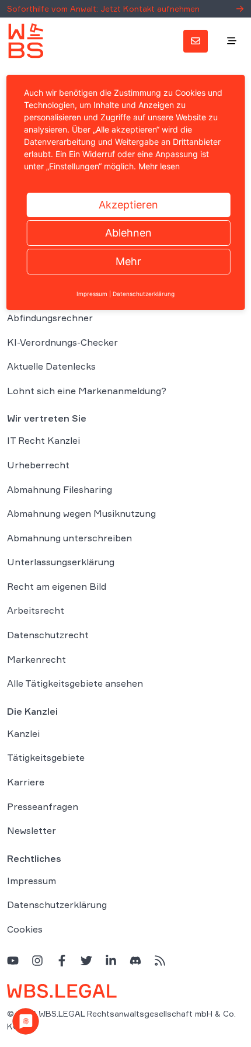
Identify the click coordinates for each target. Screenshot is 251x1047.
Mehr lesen (159, 166)
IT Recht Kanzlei (43, 440)
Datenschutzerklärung (57, 904)
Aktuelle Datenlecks (51, 366)
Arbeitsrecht (35, 610)
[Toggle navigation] (231, 41)
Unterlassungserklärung (60, 562)
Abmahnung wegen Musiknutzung (81, 513)
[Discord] (135, 960)
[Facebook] (62, 960)
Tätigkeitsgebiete (46, 757)
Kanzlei (23, 733)
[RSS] (160, 960)
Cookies (25, 929)
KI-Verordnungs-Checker (62, 342)
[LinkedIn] (111, 960)
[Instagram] (37, 960)
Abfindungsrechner (50, 318)
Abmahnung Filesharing (59, 489)
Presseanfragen (42, 806)
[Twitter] (86, 960)
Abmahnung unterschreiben (69, 538)
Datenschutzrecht (48, 635)
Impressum (31, 880)
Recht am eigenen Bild (56, 586)
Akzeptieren (128, 205)
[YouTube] (13, 960)
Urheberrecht (38, 465)
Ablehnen (128, 233)
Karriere (25, 782)
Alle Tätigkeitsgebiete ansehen (75, 683)
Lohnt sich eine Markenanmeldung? (86, 390)
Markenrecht (36, 659)
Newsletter (31, 830)
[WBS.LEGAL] (25, 41)
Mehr (128, 261)
